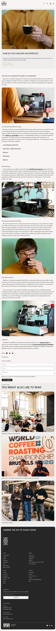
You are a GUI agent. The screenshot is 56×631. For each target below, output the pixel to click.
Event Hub (31, 555)
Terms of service (32, 576)
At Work (31, 560)
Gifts (4, 564)
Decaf (4, 558)
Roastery (5, 576)
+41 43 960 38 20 (7, 609)
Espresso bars (6, 577)
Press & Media (32, 564)
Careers (5, 572)
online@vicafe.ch (9, 614)
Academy (31, 558)
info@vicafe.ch (8, 607)
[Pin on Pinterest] (12, 353)
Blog (4, 583)
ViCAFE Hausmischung (36, 169)
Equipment (5, 562)
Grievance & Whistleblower (35, 579)
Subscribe (15, 597)
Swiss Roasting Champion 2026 (36, 562)
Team (4, 581)
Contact (31, 574)
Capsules (5, 560)
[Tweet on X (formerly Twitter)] (9, 353)
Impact (4, 579)
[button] (47, 3)
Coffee (4, 557)
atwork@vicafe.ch (9, 618)
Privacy (30, 577)
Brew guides (31, 557)
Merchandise (6, 565)
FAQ (30, 581)
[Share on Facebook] (7, 353)
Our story (5, 574)
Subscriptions (6, 555)
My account (31, 572)
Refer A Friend (6, 567)
